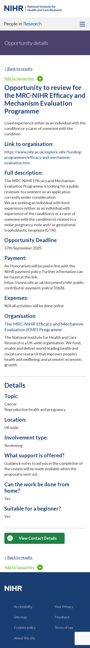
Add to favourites (19, 78)
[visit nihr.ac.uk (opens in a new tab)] (14, 588)
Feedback (62, 617)
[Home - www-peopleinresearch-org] (33, 9)
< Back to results (18, 68)
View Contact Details (38, 538)
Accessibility (23, 606)
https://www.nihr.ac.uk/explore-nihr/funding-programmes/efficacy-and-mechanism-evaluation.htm (43, 157)
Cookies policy (25, 627)
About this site (24, 638)
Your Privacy (64, 606)
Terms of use (64, 627)
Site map (20, 617)
